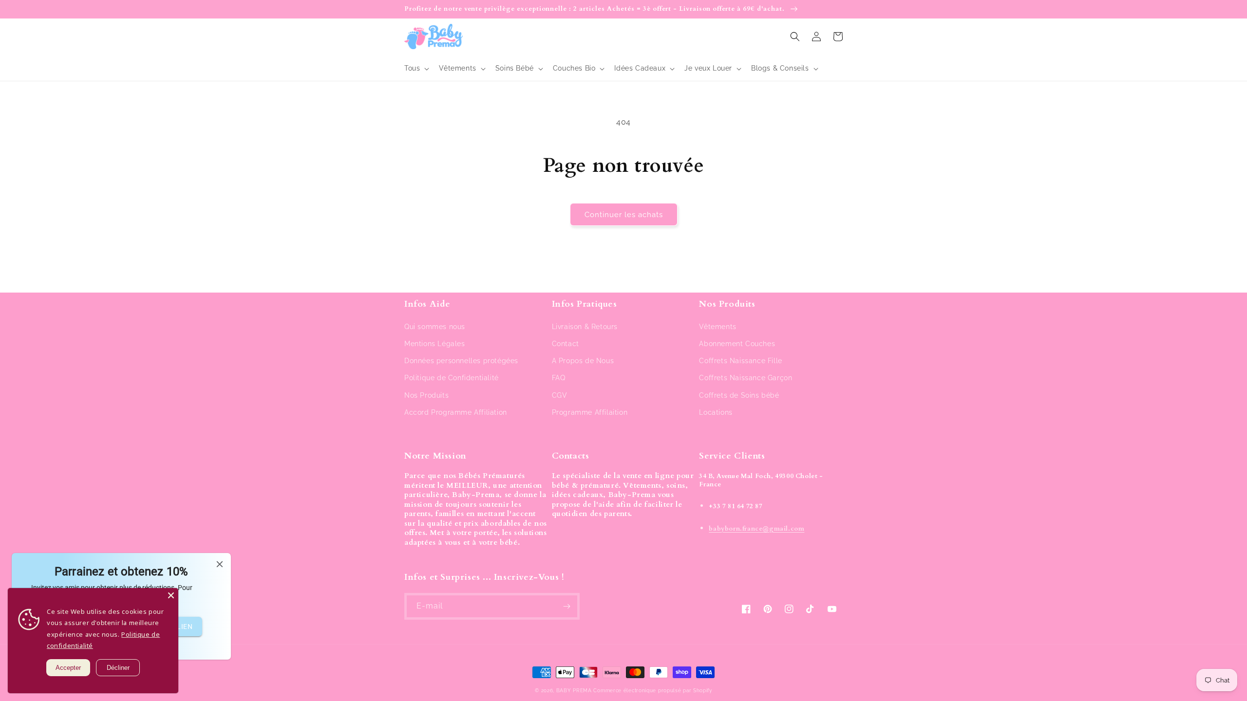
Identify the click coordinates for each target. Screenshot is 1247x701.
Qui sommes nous (434, 327)
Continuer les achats (624, 214)
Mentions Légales (434, 344)
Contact (565, 344)
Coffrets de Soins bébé (739, 395)
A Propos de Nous (583, 361)
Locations (715, 412)
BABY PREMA (574, 690)
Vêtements (717, 327)
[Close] (171, 595)
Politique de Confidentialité (451, 378)
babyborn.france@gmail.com (756, 528)
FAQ (559, 378)
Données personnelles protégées (461, 361)
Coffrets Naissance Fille (740, 361)
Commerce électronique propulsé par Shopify (652, 690)
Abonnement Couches (737, 344)
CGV (559, 395)
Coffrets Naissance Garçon (745, 378)
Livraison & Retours (585, 327)
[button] (415, 68)
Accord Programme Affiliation (455, 412)
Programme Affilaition (590, 412)
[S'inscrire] (566, 606)
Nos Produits (426, 395)
